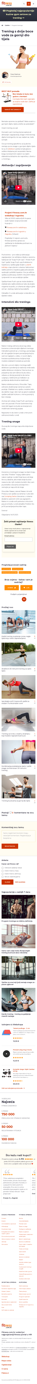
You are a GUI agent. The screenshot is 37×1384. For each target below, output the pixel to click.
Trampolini (5, 1296)
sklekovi (11, 149)
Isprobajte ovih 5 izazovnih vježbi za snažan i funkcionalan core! (15, 702)
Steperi (21, 1259)
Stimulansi (5, 1244)
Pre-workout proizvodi (8, 1236)
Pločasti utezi (23, 1223)
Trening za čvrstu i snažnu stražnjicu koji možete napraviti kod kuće (16, 735)
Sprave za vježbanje (24, 1241)
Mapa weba (6, 1361)
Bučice (21, 1218)
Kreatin (4, 1221)
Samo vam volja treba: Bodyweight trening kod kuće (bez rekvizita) (16, 952)
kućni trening (6, 569)
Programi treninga (17, 25)
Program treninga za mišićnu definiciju (17, 921)
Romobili (4, 1299)
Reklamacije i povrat (25, 1294)
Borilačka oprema (7, 1294)
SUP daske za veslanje (8, 1310)
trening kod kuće (17, 569)
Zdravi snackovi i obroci (8, 1239)
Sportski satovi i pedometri (9, 1302)
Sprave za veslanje (24, 1257)
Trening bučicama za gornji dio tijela (16, 801)
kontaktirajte (5, 1351)
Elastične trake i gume (25, 1271)
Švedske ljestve (6, 1286)
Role (3, 1307)
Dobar (10, 588)
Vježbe (7, 25)
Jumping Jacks (10, 496)
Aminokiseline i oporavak (9, 1223)
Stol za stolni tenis (7, 1304)
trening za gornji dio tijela (9, 572)
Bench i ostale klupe (24, 1239)
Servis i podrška (23, 1302)
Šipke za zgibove (24, 1231)
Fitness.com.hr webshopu (17, 227)
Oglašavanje (7, 1365)
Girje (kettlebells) (23, 1221)
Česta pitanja (23, 1291)
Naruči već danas (12, 109)
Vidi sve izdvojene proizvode (12, 1088)
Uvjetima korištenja (21, 1347)
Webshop (5, 1356)
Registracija (10, 846)
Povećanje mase (6, 1229)
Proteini (4, 1218)
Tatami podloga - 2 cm (21, 1028)
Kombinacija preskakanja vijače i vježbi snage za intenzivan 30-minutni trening (16, 768)
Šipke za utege (23, 1226)
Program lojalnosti (24, 1296)
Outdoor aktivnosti (24, 1278)
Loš (27, 588)
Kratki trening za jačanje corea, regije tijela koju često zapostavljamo (16, 637)
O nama (5, 1369)
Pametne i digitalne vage (9, 1288)
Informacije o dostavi (25, 1288)
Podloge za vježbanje (25, 1229)
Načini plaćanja (23, 1286)
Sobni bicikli (22, 1251)
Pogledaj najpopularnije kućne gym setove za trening (20, 14)
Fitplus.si (5, 1373)
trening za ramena (24, 572)
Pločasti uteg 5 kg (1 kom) (22, 1050)
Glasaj (7, 882)
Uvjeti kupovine (23, 1299)
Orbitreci (21, 1254)
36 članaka (7, 82)
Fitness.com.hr (7, 4)
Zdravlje (4, 1241)
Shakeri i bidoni (6, 1291)
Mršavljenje (5, 1226)
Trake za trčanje (23, 1249)
